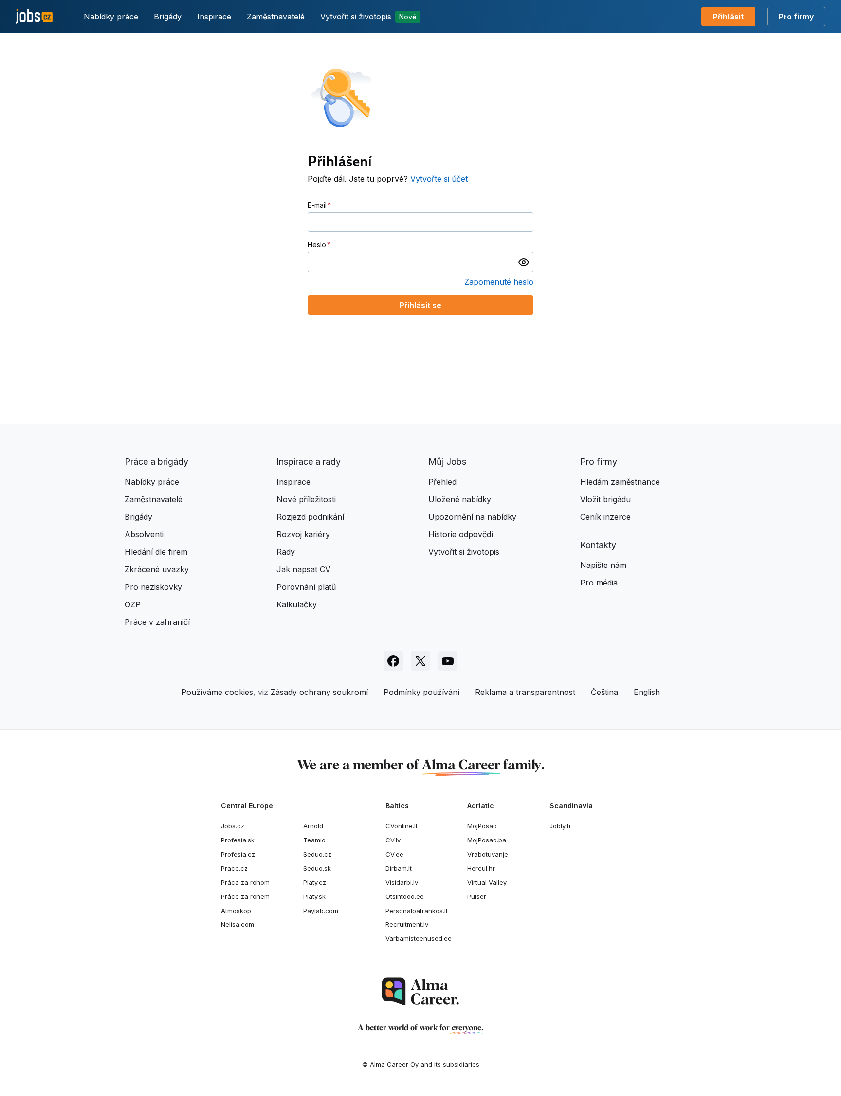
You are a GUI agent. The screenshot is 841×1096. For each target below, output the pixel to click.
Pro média (599, 582)
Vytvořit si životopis (368, 16)
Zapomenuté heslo (498, 282)
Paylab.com (320, 910)
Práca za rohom (245, 882)
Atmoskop (236, 910)
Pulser (476, 896)
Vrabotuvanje (487, 854)
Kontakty (598, 545)
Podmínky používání (421, 692)
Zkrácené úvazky (157, 569)
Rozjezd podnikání (310, 517)
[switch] (523, 262)
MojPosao (482, 826)
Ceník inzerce (605, 517)
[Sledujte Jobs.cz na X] (420, 661)
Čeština (604, 692)
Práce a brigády (156, 462)
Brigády (168, 16)
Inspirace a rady (308, 462)
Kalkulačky (296, 604)
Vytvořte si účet (439, 178)
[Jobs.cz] (34, 16)
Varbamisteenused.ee (418, 938)
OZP (133, 604)
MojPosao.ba (486, 840)
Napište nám (603, 565)
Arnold (313, 826)
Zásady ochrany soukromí (319, 692)
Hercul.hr (481, 868)
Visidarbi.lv (401, 882)
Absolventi (144, 534)
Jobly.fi (559, 826)
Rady (285, 552)
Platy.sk (314, 896)
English (647, 692)
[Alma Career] (420, 991)
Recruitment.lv (406, 924)
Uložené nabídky (459, 499)
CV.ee (394, 854)
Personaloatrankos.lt (416, 910)
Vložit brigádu (605, 499)
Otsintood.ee (404, 896)
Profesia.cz (238, 854)
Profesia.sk (238, 840)
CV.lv (393, 840)
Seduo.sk (317, 868)
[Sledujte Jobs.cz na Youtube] (447, 661)
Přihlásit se (420, 305)
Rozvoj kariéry (303, 534)
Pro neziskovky (153, 587)
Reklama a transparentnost (525, 692)
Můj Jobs (447, 462)
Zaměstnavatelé (276, 16)
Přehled (442, 482)
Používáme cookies (217, 692)
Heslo (317, 244)
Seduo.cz (317, 854)
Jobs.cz (232, 826)
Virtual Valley (487, 882)
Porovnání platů (306, 587)
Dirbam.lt (398, 868)
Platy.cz (314, 882)
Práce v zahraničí (157, 622)
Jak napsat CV (303, 569)
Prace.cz (234, 868)
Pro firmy (796, 16)
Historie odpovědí (460, 534)
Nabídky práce (111, 16)
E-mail (317, 205)
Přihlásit (728, 16)
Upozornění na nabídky (472, 517)
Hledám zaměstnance (620, 482)
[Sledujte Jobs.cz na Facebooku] (393, 661)
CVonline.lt (401, 826)
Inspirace (214, 16)
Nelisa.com (237, 924)
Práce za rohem (245, 896)
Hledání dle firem (156, 552)
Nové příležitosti (306, 499)
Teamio (314, 840)
